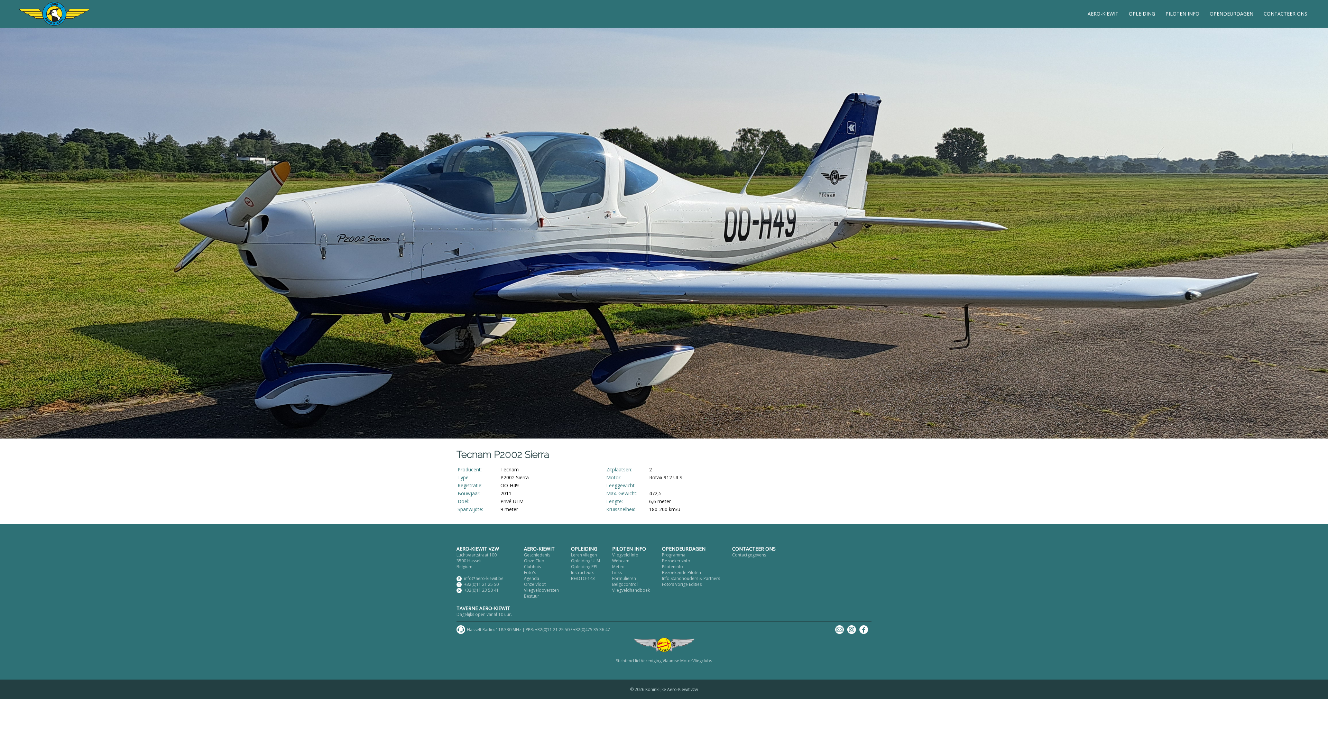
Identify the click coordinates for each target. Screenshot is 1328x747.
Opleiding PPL (584, 567)
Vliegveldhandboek (631, 590)
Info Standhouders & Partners (691, 578)
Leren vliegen (584, 555)
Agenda (531, 578)
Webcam (620, 561)
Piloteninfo (672, 567)
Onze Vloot (535, 584)
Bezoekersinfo (676, 561)
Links (617, 572)
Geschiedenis (537, 555)
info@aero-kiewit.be (484, 578)
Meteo (618, 567)
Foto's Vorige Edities (682, 584)
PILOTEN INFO (1182, 13)
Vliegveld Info (625, 555)
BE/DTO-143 (583, 578)
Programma (673, 555)
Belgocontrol (625, 584)
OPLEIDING (1142, 13)
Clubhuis (532, 567)
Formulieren (624, 578)
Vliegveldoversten (541, 590)
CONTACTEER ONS (1285, 13)
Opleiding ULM (585, 561)
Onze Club (534, 561)
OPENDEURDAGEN (1231, 13)
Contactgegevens (749, 555)
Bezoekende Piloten (681, 572)
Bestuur (531, 596)
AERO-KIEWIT (1103, 13)
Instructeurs (582, 572)
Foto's (530, 572)
